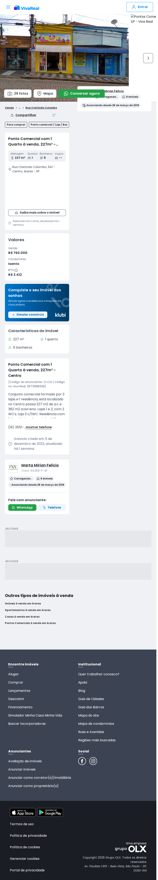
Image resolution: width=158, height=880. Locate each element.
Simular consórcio (30, 315)
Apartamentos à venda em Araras (28, 610)
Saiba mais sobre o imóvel (39, 212)
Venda (9, 107)
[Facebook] (82, 761)
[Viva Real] (28, 7)
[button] (37, 190)
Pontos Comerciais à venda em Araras (30, 623)
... (20, 107)
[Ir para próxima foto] (148, 58)
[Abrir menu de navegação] (8, 7)
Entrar (143, 7)
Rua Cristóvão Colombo (41, 107)
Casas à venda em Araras (22, 616)
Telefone (54, 507)
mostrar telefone (39, 427)
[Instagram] (93, 761)
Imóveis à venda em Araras (23, 603)
